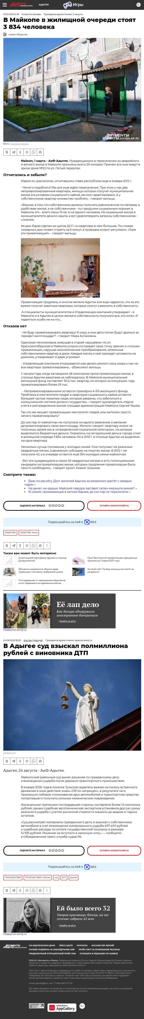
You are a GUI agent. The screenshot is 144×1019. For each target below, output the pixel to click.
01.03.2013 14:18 (11, 14)
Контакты (82, 945)
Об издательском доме (42, 945)
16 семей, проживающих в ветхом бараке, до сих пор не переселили (78, 492)
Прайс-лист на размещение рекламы (99, 949)
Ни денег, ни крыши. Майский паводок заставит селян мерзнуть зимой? (81, 488)
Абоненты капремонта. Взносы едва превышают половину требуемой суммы (40, 570)
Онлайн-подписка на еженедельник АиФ (52, 949)
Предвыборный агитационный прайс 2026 (52, 953)
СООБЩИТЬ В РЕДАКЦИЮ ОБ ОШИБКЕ (99, 953)
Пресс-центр (66, 945)
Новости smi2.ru (15, 629)
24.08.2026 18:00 (12, 640)
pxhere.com (9, 753)
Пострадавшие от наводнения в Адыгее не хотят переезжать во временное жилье (41, 581)
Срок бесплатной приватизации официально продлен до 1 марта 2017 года (112, 559)
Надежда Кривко (19, 144)
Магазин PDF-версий (102, 945)
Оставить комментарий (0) (114, 506)
